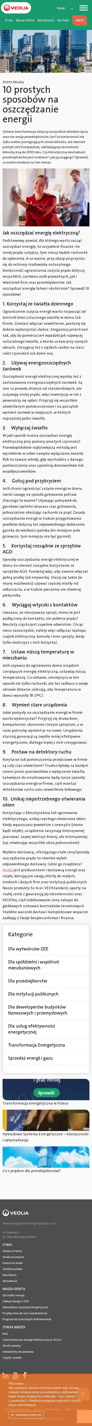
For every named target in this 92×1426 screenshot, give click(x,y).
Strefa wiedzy (12, 1346)
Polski (61, 8)
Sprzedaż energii (13, 1295)
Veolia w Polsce (12, 1251)
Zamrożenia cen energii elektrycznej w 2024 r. (32, 1340)
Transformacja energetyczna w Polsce (35, 1103)
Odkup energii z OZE (16, 1301)
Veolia (8, 870)
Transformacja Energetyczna (36, 1045)
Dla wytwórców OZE (28, 949)
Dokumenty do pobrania (18, 1352)
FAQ (5, 1334)
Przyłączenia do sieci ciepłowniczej (25, 1313)
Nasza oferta (25, 20)
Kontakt (63, 20)
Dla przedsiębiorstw (27, 981)
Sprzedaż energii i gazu (30, 1058)
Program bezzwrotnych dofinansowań (27, 1319)
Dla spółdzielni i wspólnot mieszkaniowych (33, 965)
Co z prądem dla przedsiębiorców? (32, 1170)
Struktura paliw (12, 1269)
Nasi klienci (9, 1275)
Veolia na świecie (13, 1257)
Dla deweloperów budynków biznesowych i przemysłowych (37, 1010)
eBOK (80, 20)
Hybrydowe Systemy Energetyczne (25, 1307)
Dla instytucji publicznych (33, 994)
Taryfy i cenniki (12, 1358)
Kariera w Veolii (12, 1263)
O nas (9, 20)
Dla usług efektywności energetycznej (31, 1029)
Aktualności (45, 20)
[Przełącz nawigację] (83, 8)
